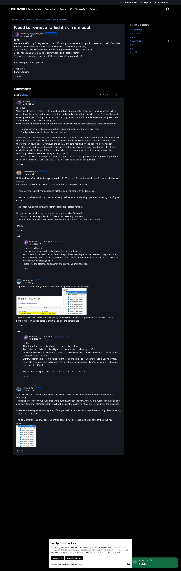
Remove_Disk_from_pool (32, 33)
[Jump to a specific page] (121, 95)
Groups (133, 44)
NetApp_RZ (28, 280)
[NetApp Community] (26, 9)
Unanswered (149, 41)
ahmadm (27, 101)
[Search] (167, 9)
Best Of (133, 52)
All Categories (136, 30)
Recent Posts (136, 33)
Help (132, 48)
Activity (133, 37)
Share (17, 76)
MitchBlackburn (30, 172)
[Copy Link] (31, 36)
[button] (39, 305)
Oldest (25, 95)
